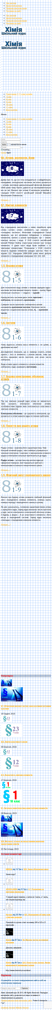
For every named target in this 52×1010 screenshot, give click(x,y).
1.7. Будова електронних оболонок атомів (22, 378)
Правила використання (16, 8)
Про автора (11, 3)
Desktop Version (8, 1008)
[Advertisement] (26, 65)
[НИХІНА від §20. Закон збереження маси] (9, 864)
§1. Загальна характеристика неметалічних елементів (24, 808)
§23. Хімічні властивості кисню (14, 742)
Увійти (4, 144)
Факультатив (11, 110)
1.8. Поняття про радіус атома (19, 425)
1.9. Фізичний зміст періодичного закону (26, 475)
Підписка (25, 988)
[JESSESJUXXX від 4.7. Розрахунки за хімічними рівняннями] (9, 884)
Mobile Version (22, 1008)
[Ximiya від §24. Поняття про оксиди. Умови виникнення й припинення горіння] (9, 957)
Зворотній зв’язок (14, 6)
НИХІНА (9, 869)
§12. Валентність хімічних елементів (16, 775)
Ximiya (8, 940)
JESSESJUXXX (11, 889)
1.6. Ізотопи (8, 322)
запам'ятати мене (18, 144)
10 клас (9, 105)
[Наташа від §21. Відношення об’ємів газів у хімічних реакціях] (9, 909)
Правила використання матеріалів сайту (16, 1000)
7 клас (8, 97)
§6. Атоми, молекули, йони (17, 157)
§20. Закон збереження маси (36, 869)
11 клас (9, 107)
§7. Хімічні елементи (14, 205)
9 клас (8, 102)
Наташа (9, 915)
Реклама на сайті (13, 11)
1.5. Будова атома (12, 265)
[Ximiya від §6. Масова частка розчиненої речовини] (9, 935)
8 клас (8, 99)
